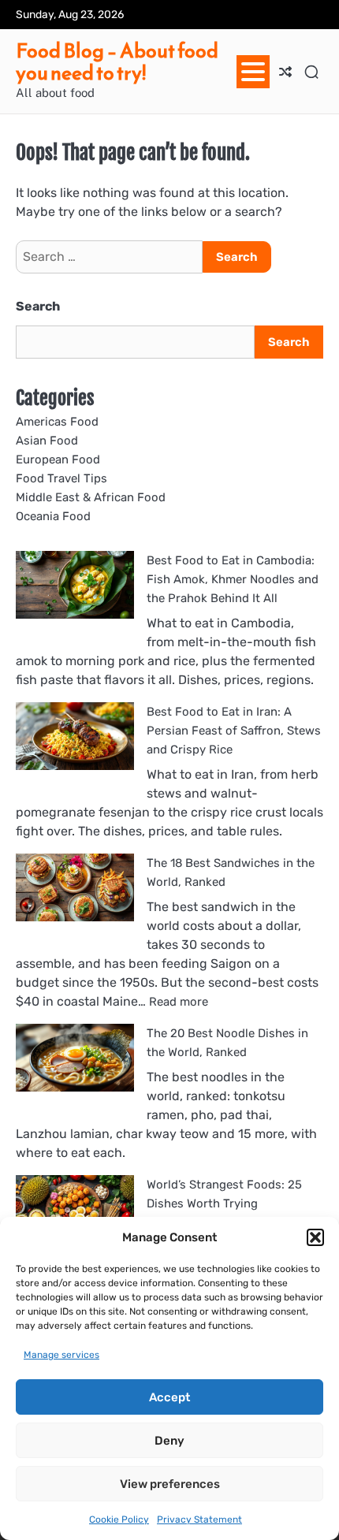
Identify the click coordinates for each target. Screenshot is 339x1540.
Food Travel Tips (61, 478)
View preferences (170, 1484)
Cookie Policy (119, 1519)
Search (38, 306)
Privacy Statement (199, 1519)
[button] (315, 1237)
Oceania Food (53, 516)
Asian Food (47, 440)
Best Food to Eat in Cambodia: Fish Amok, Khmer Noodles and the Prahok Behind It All (233, 579)
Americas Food (57, 422)
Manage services (61, 1354)
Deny (169, 1441)
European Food (58, 459)
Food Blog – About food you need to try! (117, 61)
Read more (178, 1002)
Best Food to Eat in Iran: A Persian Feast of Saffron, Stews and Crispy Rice (234, 731)
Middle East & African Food (91, 497)
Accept (169, 1397)
